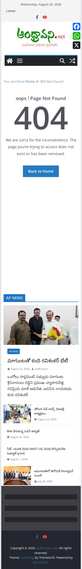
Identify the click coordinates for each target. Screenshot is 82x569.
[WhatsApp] (76, 36)
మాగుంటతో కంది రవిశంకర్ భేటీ (37, 360)
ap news (13, 351)
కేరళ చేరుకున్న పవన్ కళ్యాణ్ (23, 431)
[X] (76, 45)
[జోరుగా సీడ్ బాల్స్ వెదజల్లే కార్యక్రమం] (17, 414)
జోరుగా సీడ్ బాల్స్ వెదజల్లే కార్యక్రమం (49, 411)
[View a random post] (72, 61)
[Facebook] (76, 26)
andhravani (41, 369)
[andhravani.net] (10, 61)
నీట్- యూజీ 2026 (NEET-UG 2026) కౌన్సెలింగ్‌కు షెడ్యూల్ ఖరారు (36, 451)
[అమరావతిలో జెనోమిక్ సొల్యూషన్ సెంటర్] (17, 476)
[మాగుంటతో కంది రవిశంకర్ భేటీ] (41, 325)
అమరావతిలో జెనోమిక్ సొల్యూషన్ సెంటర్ (53, 473)
